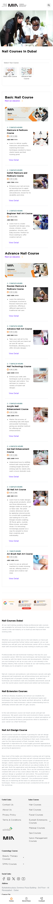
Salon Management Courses (38, 839)
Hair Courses (35, 804)
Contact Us (7, 804)
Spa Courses (35, 833)
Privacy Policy (9, 815)
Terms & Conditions (11, 820)
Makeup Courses (37, 828)
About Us (7, 810)
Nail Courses (35, 810)
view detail (14, 160)
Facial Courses (36, 815)
